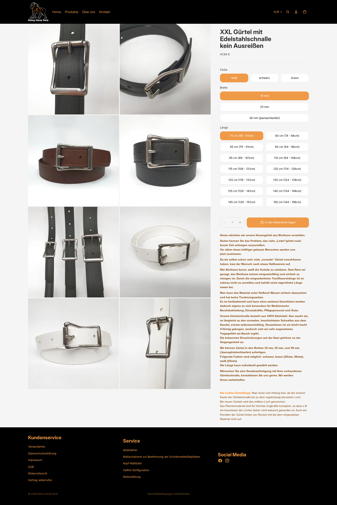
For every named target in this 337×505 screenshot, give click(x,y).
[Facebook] (220, 460)
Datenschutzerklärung (42, 453)
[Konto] (296, 12)
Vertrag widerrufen (40, 480)
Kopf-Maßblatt (132, 463)
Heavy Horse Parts (47, 493)
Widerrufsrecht (37, 473)
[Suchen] (288, 12)
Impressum (35, 460)
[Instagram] (227, 460)
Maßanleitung (132, 476)
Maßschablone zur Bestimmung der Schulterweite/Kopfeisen (161, 456)
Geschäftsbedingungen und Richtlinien (168, 493)
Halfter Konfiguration (136, 470)
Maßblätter (130, 449)
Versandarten (36, 446)
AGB (31, 466)
